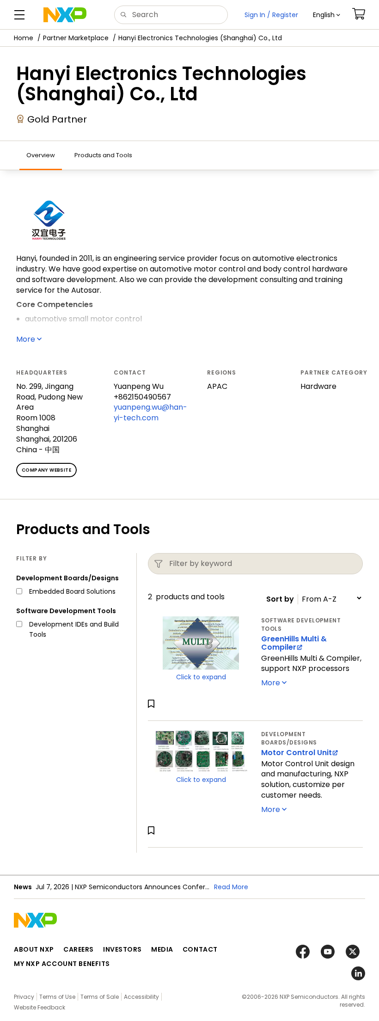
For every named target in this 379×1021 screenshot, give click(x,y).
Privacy (24, 997)
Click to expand (201, 677)
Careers (78, 949)
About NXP (34, 949)
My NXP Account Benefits (62, 963)
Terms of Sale (99, 997)
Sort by (280, 599)
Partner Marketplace (76, 38)
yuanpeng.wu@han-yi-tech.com (150, 412)
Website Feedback (39, 1007)
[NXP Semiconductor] (64, 14)
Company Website (46, 470)
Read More (231, 887)
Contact (200, 949)
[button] (326, 15)
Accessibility (141, 997)
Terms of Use (57, 997)
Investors (122, 949)
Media (162, 949)
